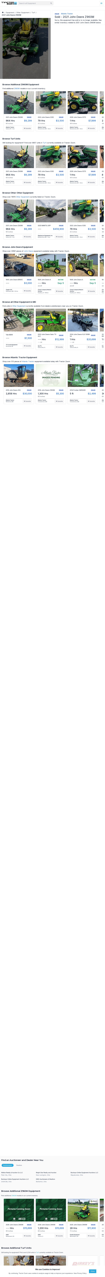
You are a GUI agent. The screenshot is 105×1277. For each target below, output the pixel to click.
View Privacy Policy (80, 1273)
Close (93, 1271)
